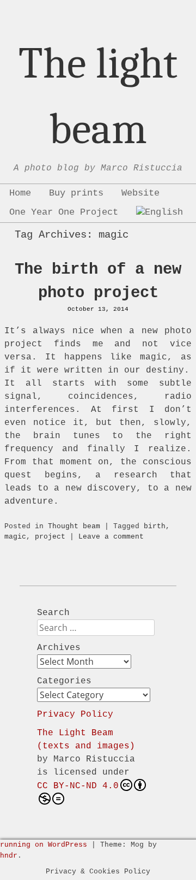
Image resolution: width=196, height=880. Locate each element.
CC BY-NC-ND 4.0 (78, 786)
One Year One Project (63, 212)
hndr (8, 856)
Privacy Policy (75, 714)
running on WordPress (43, 845)
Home (20, 193)
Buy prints (76, 193)
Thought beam (74, 526)
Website (140, 193)
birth (155, 526)
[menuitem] (159, 213)
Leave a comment (111, 537)
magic (15, 537)
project (50, 537)
